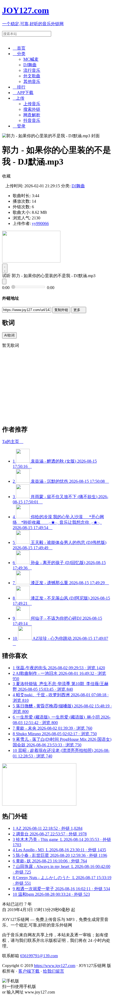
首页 (19, 48)
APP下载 (23, 92)
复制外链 (61, 310)
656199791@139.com (39, 956)
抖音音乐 (31, 120)
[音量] (4, 281)
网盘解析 (31, 115)
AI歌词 (9, 335)
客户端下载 (29, 971)
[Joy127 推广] (31, 261)
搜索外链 (31, 109)
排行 (19, 87)
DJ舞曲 (30, 65)
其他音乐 (31, 81)
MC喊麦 (30, 59)
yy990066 (40, 223)
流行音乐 (31, 70)
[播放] (4, 268)
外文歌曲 (31, 76)
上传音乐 (31, 103)
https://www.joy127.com (54, 965)
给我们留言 (53, 971)
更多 (78, 310)
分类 (19, 53)
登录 (19, 126)
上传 (18, 98)
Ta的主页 (12, 441)
